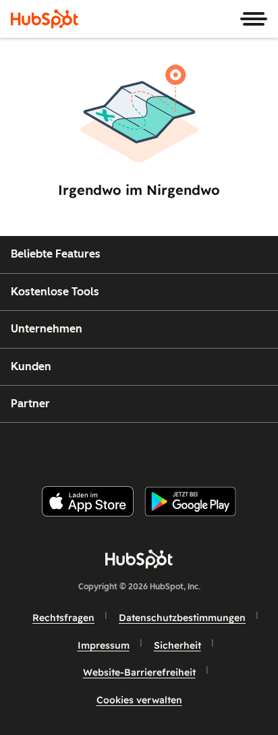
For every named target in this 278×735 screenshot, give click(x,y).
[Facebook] (47, 449)
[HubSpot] (44, 19)
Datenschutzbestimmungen (182, 618)
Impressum (104, 645)
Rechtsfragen (63, 618)
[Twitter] (149, 449)
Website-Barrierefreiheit (139, 672)
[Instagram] (81, 449)
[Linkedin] (183, 449)
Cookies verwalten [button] (139, 700)
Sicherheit (177, 645)
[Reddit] (217, 449)
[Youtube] (115, 449)
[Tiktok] (251, 449)
